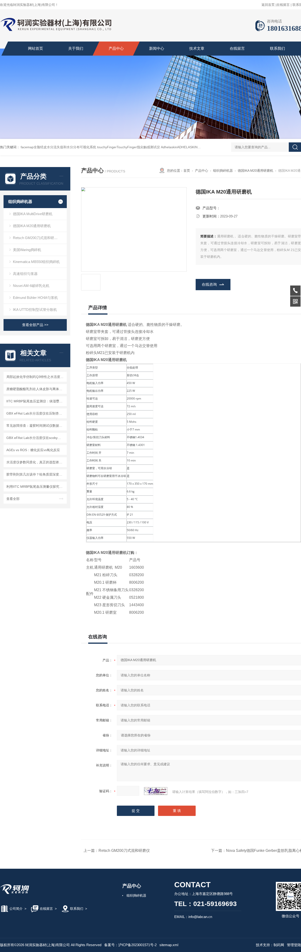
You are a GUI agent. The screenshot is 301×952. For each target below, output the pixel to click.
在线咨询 (209, 284)
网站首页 (35, 48)
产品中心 (116, 48)
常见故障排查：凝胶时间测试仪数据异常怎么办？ (35, 425)
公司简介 (16, 908)
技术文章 (196, 48)
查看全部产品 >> (35, 325)
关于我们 (75, 48)
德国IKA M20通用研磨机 (32, 226)
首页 (186, 170)
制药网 (278, 945)
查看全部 (13, 499)
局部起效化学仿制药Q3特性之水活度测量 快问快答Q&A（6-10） (35, 377)
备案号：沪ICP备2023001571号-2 (130, 945)
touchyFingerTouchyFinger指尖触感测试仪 (128, 147)
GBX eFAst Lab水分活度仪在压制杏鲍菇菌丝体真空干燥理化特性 (35, 413)
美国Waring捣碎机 (27, 250)
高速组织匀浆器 (25, 274)
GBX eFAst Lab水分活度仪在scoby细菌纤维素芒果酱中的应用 (35, 438)
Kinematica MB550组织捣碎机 (36, 262)
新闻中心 (156, 48)
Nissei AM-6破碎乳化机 (31, 286)
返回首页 (268, 5)
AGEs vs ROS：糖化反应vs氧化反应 (33, 450)
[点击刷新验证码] (155, 791)
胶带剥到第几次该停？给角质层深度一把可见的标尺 (35, 474)
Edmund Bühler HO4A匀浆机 (35, 298)
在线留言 (283, 5)
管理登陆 (294, 945)
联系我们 (277, 48)
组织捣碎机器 (20, 201)
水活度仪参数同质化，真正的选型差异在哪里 (35, 462)
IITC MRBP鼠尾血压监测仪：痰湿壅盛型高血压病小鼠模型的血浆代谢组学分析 (35, 401)
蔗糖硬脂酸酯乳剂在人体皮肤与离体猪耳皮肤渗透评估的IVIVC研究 (35, 389)
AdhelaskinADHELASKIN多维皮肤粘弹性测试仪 (195, 147)
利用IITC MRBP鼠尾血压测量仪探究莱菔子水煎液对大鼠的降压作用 (35, 486)
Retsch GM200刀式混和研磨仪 (37, 238)
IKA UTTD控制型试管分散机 (35, 310)
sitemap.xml (168, 945)
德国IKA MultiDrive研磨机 (32, 214)
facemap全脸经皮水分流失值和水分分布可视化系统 (58, 147)
